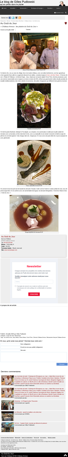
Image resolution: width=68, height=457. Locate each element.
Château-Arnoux (26, 440)
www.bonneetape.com (10, 250)
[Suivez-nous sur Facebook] (10, 18)
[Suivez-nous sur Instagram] (16, 18)
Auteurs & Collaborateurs (27, 437)
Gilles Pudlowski (21, 334)
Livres (58, 8)
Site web (23, 350)
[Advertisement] (27, 319)
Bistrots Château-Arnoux (39, 337)
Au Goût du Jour (8, 337)
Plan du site (36, 437)
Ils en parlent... (43, 437)
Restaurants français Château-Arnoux (56, 337)
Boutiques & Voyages (37, 8)
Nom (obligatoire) (25, 344)
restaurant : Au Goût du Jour (12, 440)
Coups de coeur (10, 335)
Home (4, 8)
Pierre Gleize (22, 337)
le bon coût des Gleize (52, 75)
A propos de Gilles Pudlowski (7, 437)
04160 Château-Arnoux (8, 240)
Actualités (12, 8)
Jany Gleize (16, 337)
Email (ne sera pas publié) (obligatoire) (32, 347)
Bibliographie (17, 437)
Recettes (49, 8)
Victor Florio (29, 337)
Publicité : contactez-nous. (7, 446)
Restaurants (23, 8)
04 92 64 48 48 (8, 242)
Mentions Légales (51, 437)
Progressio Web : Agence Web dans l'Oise (10, 449)
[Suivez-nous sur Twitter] (13, 18)
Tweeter (28, 29)
